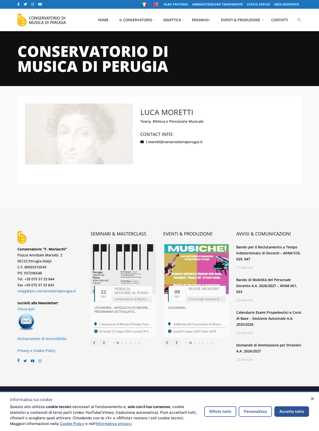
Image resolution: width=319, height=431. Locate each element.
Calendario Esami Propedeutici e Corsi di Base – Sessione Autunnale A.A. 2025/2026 (268, 318)
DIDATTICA (172, 19)
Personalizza (255, 411)
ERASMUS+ (201, 19)
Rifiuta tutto (220, 411)
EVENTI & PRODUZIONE (240, 19)
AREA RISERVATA (286, 4)
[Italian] (145, 4)
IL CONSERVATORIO (135, 19)
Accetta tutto (291, 411)
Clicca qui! (26, 309)
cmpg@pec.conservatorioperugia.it (46, 291)
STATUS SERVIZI (258, 4)
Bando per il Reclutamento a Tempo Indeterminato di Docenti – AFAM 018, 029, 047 (268, 253)
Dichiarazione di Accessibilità (41, 338)
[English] (156, 4)
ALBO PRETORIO (176, 4)
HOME (103, 19)
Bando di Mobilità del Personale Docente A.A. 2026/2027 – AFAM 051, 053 (266, 285)
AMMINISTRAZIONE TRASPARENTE (217, 4)
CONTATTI (279, 19)
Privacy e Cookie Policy (36, 350)
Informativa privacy (113, 423)
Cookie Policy (72, 423)
